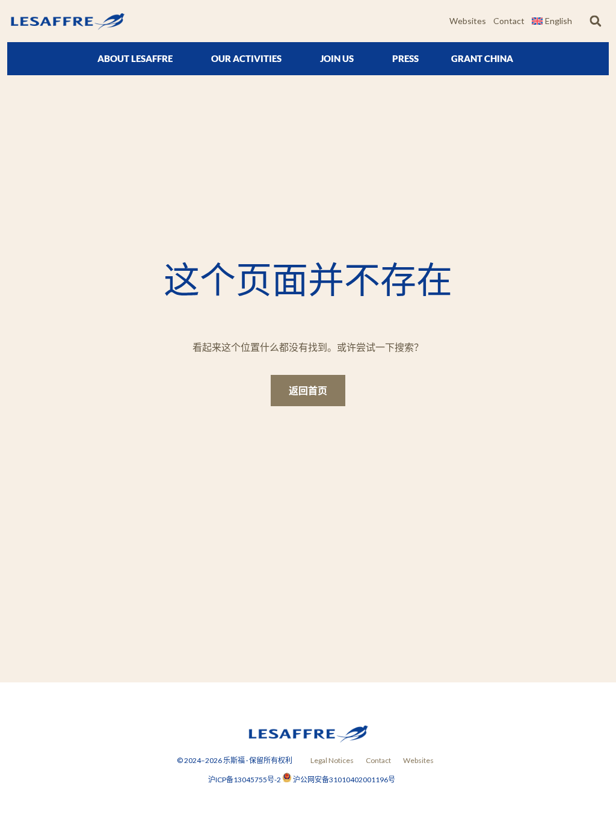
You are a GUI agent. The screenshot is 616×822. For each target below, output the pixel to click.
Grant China (482, 58)
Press (405, 58)
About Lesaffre (135, 58)
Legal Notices (332, 760)
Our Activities (246, 58)
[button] (595, 21)
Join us (337, 58)
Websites (467, 21)
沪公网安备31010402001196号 (344, 779)
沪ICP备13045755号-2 (245, 779)
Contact (509, 21)
